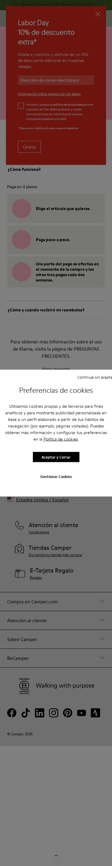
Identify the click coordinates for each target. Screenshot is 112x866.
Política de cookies (61, 439)
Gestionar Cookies (56, 476)
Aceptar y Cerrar (56, 456)
